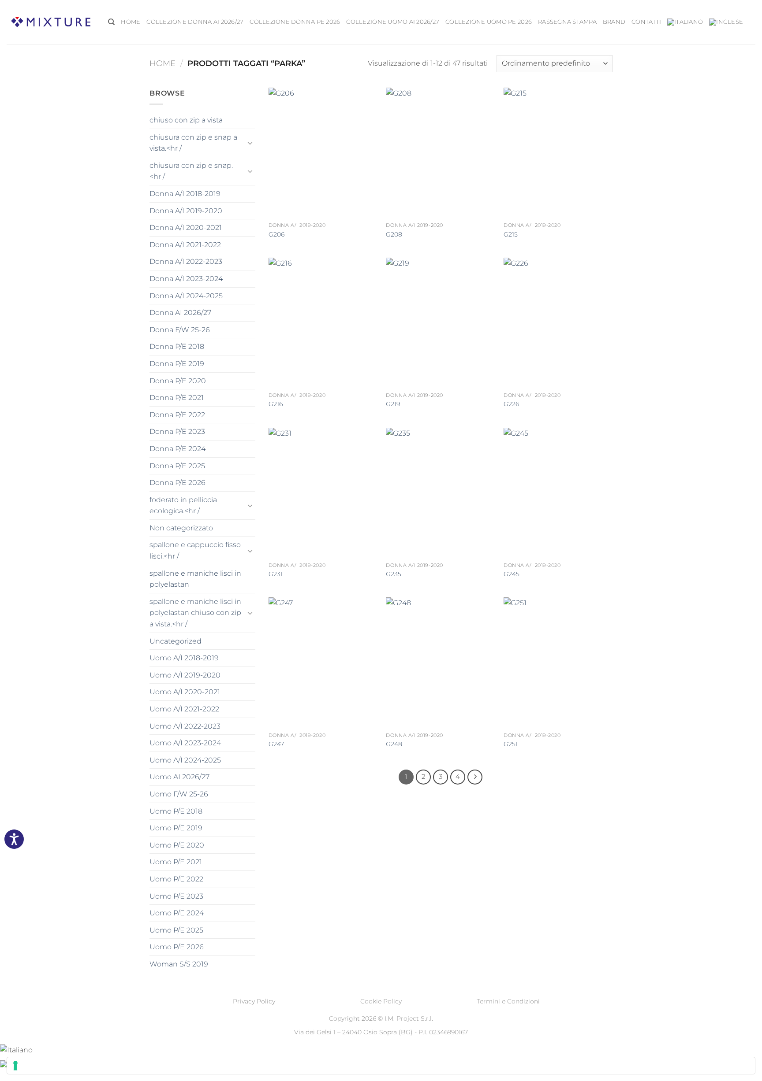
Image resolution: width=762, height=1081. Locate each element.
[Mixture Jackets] (51, 22)
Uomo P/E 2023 (176, 896)
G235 (393, 574)
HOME (130, 22)
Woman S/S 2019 (178, 964)
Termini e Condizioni (508, 1001)
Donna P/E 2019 (176, 363)
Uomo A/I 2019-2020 (184, 675)
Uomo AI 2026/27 (179, 777)
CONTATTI (646, 22)
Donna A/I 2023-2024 (186, 278)
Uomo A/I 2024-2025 (185, 760)
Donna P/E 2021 (176, 397)
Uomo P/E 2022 (176, 879)
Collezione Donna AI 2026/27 (194, 22)
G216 (276, 404)
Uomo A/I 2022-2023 (184, 726)
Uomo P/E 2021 (175, 862)
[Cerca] (111, 22)
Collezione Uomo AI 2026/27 (392, 22)
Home (162, 63)
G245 (511, 574)
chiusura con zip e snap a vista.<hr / (193, 143)
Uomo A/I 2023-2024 (185, 743)
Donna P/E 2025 (177, 466)
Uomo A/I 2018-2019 (184, 658)
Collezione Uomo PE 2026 (488, 22)
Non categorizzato (181, 528)
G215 (511, 234)
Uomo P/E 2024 (176, 913)
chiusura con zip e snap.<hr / (191, 171)
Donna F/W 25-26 (179, 330)
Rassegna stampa (567, 22)
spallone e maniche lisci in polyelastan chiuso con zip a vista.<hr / (195, 612)
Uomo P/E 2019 (175, 828)
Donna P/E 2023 (177, 431)
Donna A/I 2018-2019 (184, 193)
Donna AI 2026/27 (180, 312)
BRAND (614, 22)
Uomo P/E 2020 (176, 845)
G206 (276, 234)
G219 (393, 404)
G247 (276, 744)
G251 (511, 744)
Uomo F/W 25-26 (178, 794)
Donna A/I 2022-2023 (185, 261)
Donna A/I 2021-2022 (185, 245)
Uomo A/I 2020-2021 (184, 692)
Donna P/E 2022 (177, 415)
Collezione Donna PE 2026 (295, 22)
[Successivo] (474, 777)
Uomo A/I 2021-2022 (184, 709)
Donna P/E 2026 (177, 482)
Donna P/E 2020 (177, 381)
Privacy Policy (254, 1001)
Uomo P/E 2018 (175, 811)
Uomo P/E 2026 (176, 947)
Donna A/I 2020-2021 (185, 227)
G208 (394, 234)
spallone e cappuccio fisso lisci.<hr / (195, 550)
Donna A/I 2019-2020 (185, 211)
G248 (394, 744)
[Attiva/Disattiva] (250, 142)
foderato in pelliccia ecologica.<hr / (183, 505)
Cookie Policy (381, 1001)
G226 (511, 404)
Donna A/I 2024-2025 (186, 296)
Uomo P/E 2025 (176, 930)
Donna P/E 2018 (176, 346)
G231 (276, 574)
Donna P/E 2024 (177, 448)
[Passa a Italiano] (16, 1049)
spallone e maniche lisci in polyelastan (195, 579)
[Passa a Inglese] (726, 22)
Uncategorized (175, 641)
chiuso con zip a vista (186, 120)
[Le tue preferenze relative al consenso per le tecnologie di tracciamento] (381, 1065)
